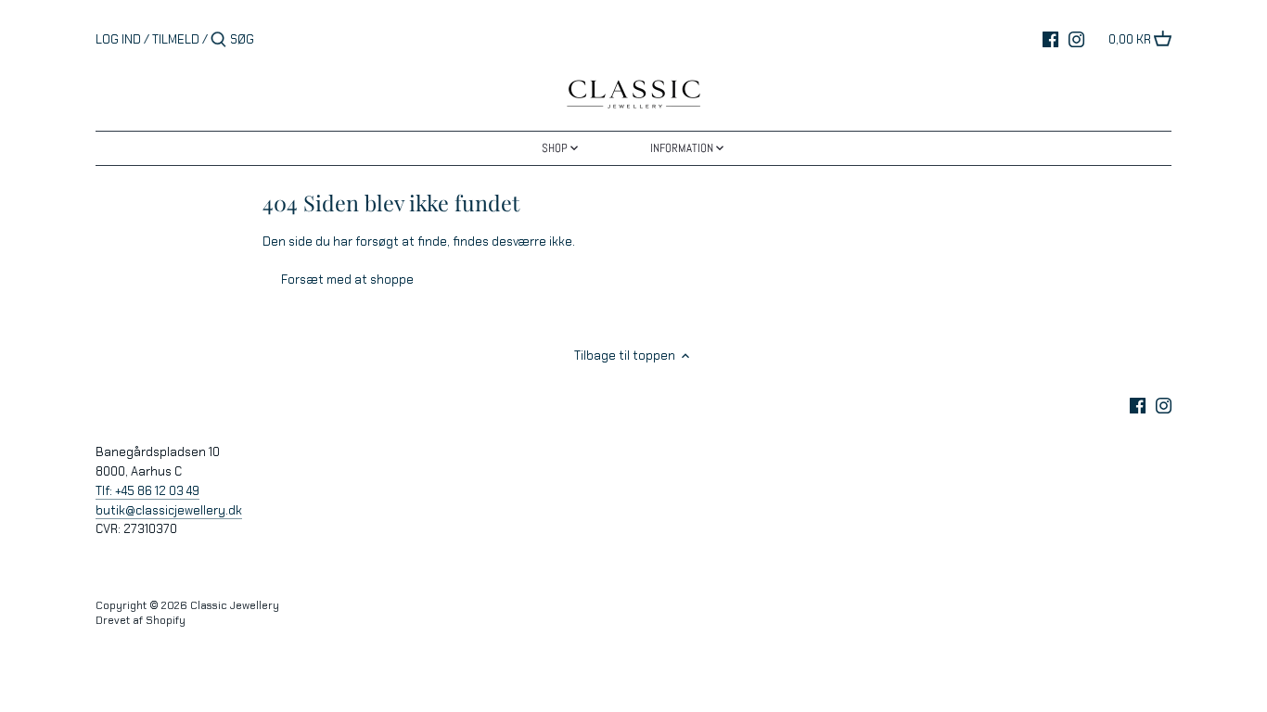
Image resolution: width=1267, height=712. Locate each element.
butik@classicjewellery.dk (169, 510)
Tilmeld (175, 39)
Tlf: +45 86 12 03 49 (147, 491)
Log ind (118, 39)
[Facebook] (1050, 39)
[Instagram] (1076, 39)
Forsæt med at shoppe (347, 279)
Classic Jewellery (234, 605)
